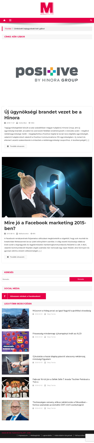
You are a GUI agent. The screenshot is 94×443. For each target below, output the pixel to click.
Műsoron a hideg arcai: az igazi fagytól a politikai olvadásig (62, 311)
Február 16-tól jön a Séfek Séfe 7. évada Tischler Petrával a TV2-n (61, 380)
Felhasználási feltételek (83, 435)
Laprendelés (47, 435)
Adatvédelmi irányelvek (63, 435)
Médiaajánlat (35, 435)
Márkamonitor (24, 234)
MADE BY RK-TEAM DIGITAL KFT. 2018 (16, 433)
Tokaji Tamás (51, 314)
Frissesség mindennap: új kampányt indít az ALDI (57, 333)
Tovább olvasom (17, 146)
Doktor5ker (23, 123)
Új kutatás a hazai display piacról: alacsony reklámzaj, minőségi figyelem (59, 357)
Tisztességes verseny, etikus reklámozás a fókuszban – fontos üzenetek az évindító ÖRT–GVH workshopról (60, 403)
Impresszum (23, 435)
